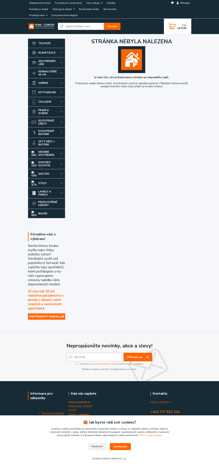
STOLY (42, 183)
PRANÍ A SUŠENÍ (43, 111)
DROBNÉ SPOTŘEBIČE (46, 153)
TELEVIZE (44, 43)
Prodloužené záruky (89, 9)
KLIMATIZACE (47, 52)
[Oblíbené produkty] (172, 9)
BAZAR (42, 213)
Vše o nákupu (93, 3)
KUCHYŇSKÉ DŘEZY (46, 122)
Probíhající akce (37, 15)
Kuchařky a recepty (38, 9)
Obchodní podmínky (53, 413)
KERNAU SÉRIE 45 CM (47, 73)
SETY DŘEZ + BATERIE (46, 143)
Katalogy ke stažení (62, 9)
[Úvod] (41, 26)
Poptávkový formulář (39, 3)
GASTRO (43, 174)
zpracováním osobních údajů (103, 364)
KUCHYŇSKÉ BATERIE (46, 132)
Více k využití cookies (150, 435)
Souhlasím (120, 446)
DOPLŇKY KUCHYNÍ (44, 164)
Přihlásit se (135, 357)
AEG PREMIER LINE (46, 62)
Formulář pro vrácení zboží (68, 3)
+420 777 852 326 (165, 412)
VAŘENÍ (43, 83)
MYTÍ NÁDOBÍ (47, 92)
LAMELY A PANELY (44, 193)
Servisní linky (110, 9)
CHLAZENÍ (44, 101)
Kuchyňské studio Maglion (65, 15)
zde (124, 458)
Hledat (112, 26)
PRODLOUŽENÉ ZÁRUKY (47, 203)
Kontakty (111, 3)
